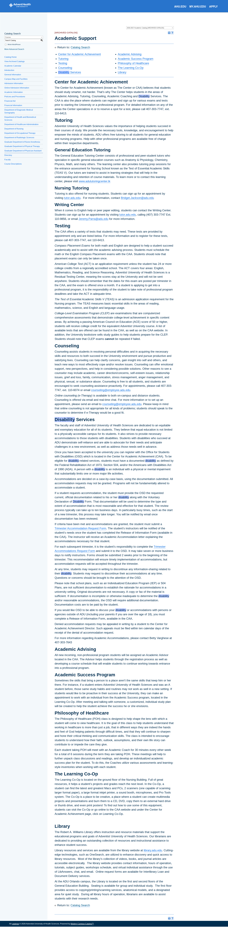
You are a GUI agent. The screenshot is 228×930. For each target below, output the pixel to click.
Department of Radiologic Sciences (19, 138)
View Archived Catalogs (14, 61)
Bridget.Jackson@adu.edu (137, 197)
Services (69, 72)
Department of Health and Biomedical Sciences (20, 118)
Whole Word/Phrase (14, 44)
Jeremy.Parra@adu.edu (93, 218)
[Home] (20, 5)
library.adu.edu (153, 850)
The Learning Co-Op (130, 67)
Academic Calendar (12, 66)
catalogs (15, 924)
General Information (12, 75)
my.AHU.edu (197, 6)
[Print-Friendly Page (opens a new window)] (169, 32)
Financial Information (13, 105)
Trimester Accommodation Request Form (80, 528)
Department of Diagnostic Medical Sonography (18, 111)
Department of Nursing (13, 129)
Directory (8, 155)
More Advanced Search (14, 49)
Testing (62, 63)
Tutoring (63, 58)
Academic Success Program (135, 58)
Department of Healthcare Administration (21, 124)
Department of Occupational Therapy (19, 133)
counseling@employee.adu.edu (110, 390)
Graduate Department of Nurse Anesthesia (22, 142)
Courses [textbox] (8, 37)
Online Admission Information (16, 88)
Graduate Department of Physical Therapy (22, 146)
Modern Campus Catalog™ (82, 924)
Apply (213, 6)
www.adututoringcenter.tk (94, 181)
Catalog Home (10, 57)
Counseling (65, 67)
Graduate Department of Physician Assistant (22, 151)
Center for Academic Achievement (79, 54)
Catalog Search (80, 47)
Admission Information (13, 83)
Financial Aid (9, 101)
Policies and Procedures (14, 97)
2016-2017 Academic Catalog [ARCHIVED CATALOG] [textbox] (145, 28)
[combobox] (150, 27)
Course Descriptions (13, 164)
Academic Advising (129, 54)
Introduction (9, 70)
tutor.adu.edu (72, 197)
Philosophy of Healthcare (133, 63)
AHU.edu (180, 6)
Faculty (7, 160)
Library (122, 72)
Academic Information (13, 92)
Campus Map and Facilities (15, 79)
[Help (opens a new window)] (172, 32)
